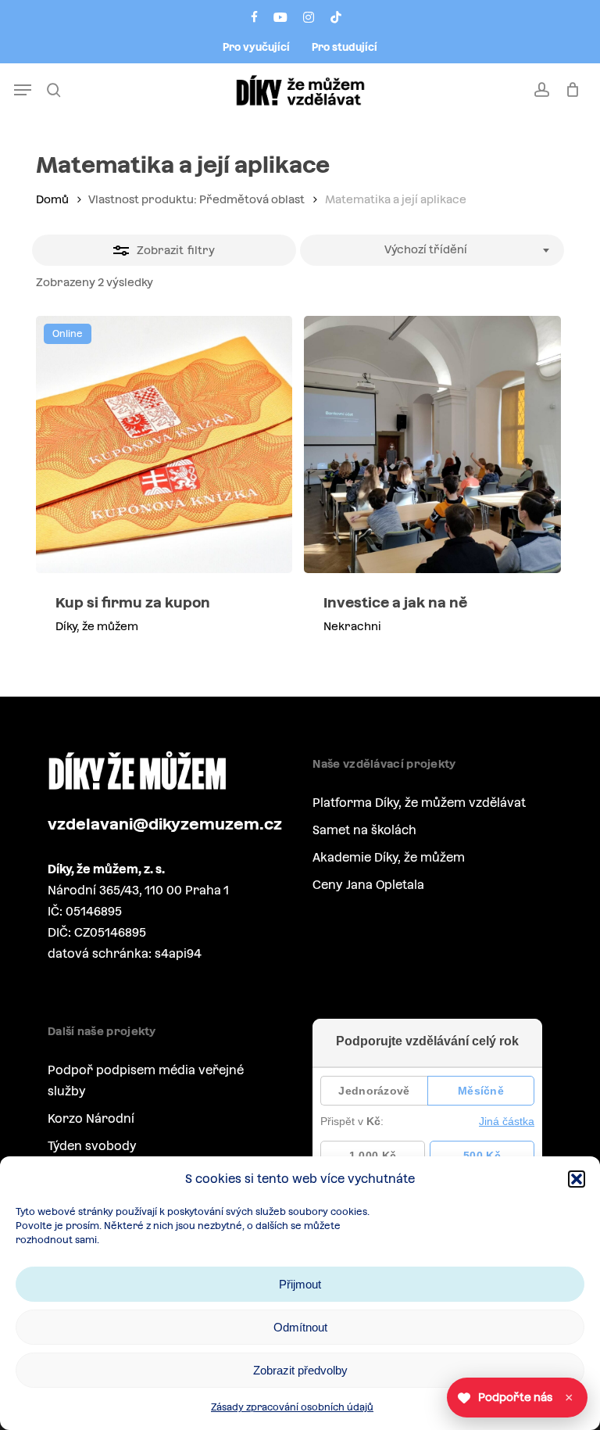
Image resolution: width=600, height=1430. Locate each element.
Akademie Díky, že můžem (388, 857)
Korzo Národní (91, 1118)
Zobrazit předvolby (300, 1370)
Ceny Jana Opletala (368, 884)
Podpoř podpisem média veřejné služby (146, 1080)
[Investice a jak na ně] (432, 444)
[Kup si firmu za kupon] (164, 444)
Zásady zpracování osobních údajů (292, 1407)
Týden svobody (92, 1145)
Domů (52, 199)
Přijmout (300, 1284)
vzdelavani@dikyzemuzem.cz (165, 824)
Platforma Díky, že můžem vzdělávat (419, 802)
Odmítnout (300, 1327)
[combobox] (432, 250)
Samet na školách (364, 830)
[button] (576, 1179)
